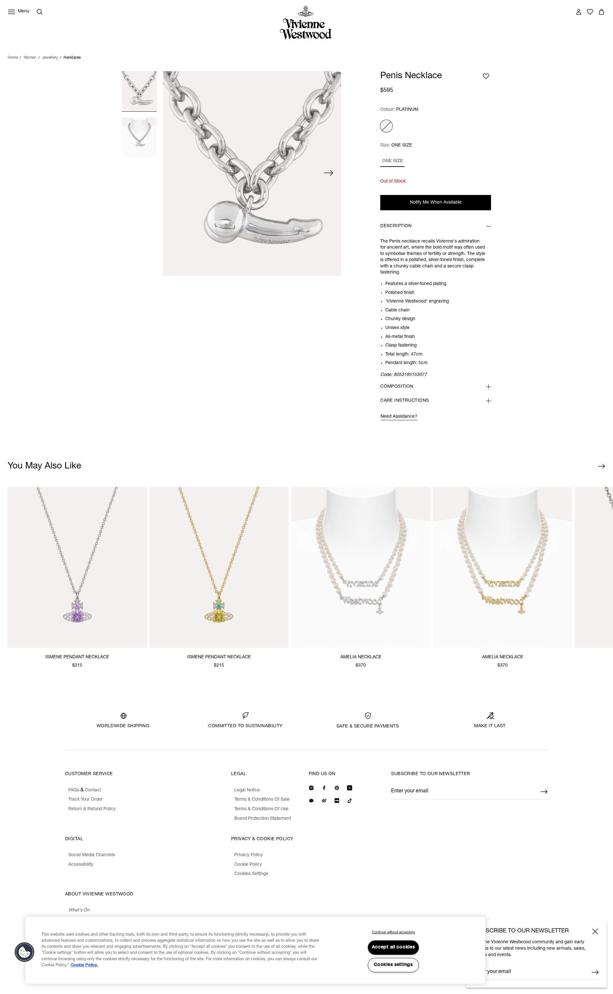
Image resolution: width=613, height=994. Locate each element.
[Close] (595, 931)
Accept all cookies (393, 947)
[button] (24, 952)
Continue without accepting (393, 932)
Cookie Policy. (84, 965)
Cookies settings (393, 965)
